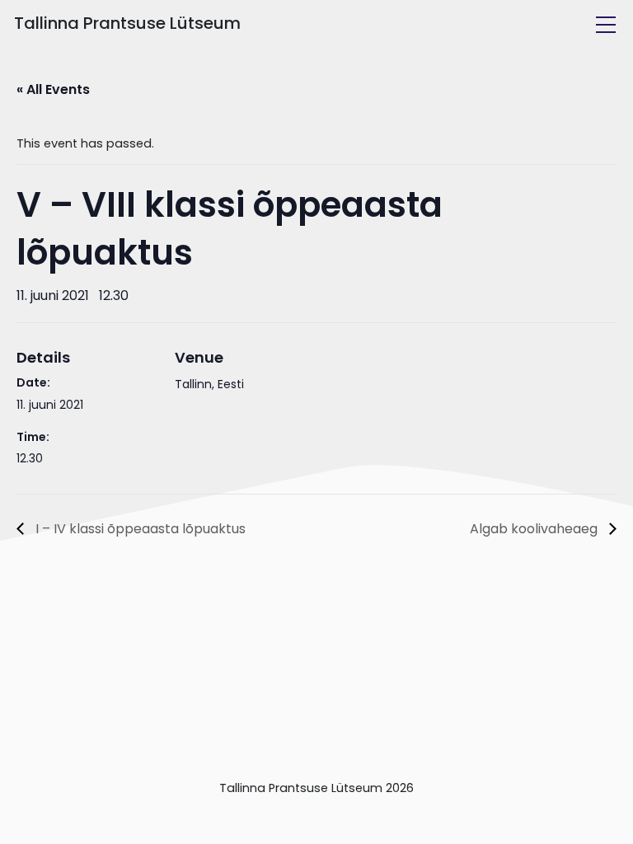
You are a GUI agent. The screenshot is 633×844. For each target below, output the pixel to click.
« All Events (53, 89)
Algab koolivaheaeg (535, 528)
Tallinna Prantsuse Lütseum (127, 23)
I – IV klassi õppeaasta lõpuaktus (139, 528)
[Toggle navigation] (606, 25)
